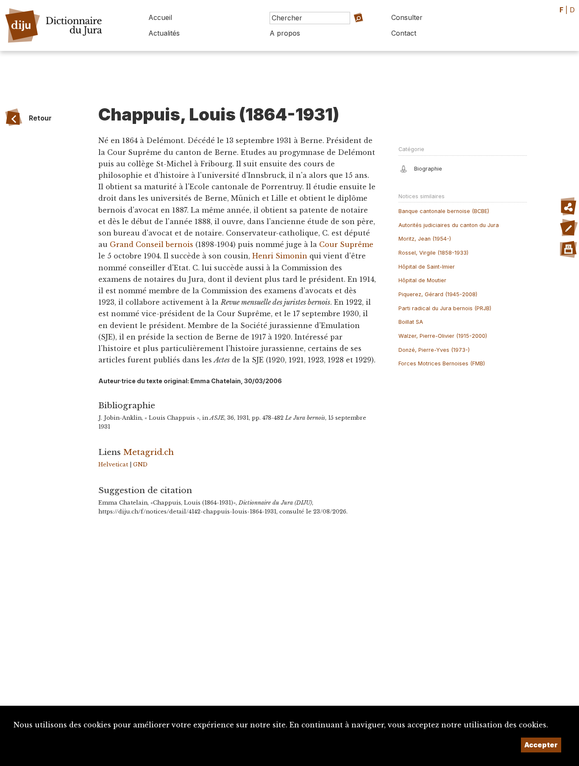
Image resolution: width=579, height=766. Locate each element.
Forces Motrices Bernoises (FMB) (441, 363)
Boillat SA (410, 322)
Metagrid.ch (148, 452)
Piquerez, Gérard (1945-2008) (437, 294)
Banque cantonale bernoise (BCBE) (443, 211)
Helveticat (113, 464)
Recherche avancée (345, 30)
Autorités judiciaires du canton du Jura (448, 225)
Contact (403, 33)
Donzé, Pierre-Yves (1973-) (434, 350)
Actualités (164, 33)
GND (140, 464)
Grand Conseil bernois (151, 244)
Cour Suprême (346, 244)
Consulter (407, 17)
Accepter (541, 745)
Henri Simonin (279, 256)
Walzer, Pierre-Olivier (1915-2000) (442, 336)
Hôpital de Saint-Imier (426, 267)
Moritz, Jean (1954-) (424, 239)
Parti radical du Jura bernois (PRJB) (444, 308)
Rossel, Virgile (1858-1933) (433, 253)
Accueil (160, 17)
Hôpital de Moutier (422, 280)
